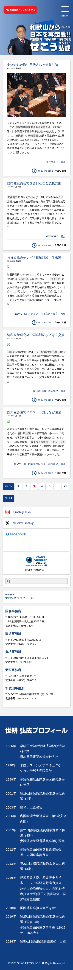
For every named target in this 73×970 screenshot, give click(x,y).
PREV (8, 486)
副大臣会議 (24, 433)
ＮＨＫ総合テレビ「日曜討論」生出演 (34, 257)
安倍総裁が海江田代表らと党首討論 (32, 65)
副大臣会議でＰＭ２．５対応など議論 (34, 412)
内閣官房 (55, 278)
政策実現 (53, 391)
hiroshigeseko (22, 512)
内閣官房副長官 (49, 313)
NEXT (8, 498)
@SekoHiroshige (24, 523)
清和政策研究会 (48, 351)
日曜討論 (23, 278)
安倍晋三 (33, 135)
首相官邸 (53, 464)
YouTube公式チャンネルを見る (20, 10)
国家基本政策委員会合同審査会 (32, 127)
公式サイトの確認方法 (34, 570)
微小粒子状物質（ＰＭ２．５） (48, 441)
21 (65, 486)
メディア (33, 313)
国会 (62, 162)
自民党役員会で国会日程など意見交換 (34, 183)
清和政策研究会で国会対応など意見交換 (35, 335)
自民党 (19, 135)
